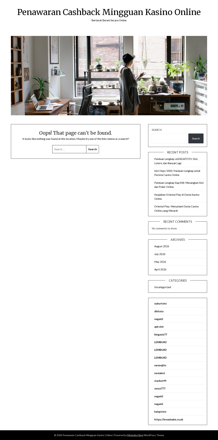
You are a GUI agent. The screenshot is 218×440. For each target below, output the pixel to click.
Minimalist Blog (135, 435)
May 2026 (160, 261)
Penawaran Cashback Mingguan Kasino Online (109, 12)
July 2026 (159, 254)
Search (157, 129)
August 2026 (161, 246)
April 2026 (160, 269)
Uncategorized (162, 287)
